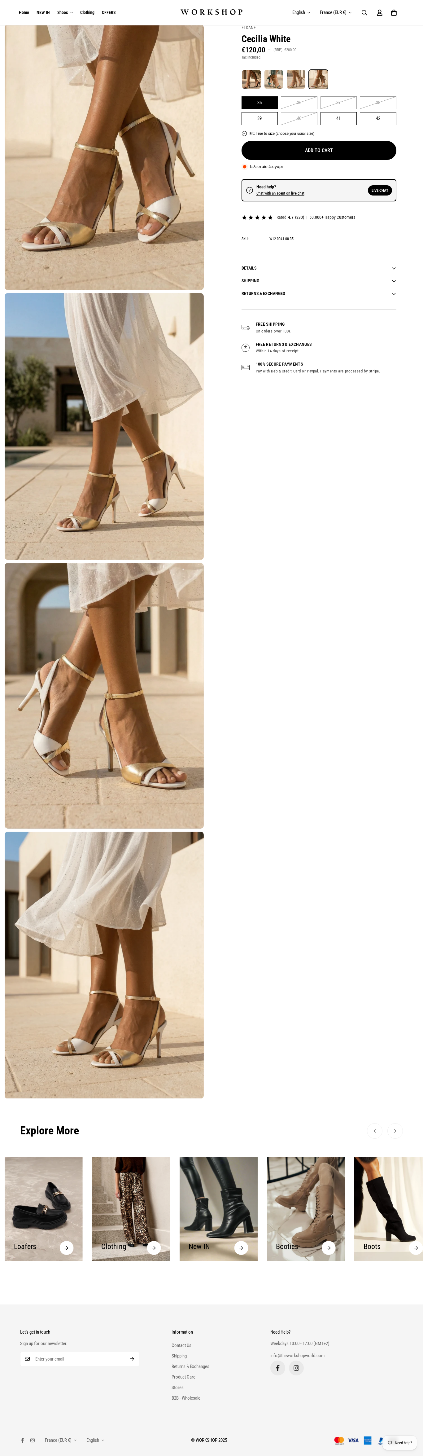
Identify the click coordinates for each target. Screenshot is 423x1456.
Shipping (179, 1356)
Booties (200, 1246)
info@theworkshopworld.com (297, 1355)
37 (338, 102)
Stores (178, 1387)
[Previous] (374, 1131)
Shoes (62, 12)
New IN (112, 1246)
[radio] (251, 79)
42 (378, 118)
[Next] (395, 1131)
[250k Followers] (277, 1368)
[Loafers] (416, 1248)
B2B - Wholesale (186, 1398)
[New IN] (154, 1248)
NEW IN (43, 12)
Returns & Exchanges (190, 1366)
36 (299, 102)
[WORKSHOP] (211, 12)
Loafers (375, 1246)
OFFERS (109, 12)
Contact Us (181, 1345)
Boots (284, 1246)
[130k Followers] (296, 1368)
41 (338, 118)
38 (378, 102)
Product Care (183, 1377)
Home (24, 12)
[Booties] (241, 1248)
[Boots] (329, 1248)
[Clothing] (66, 1248)
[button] (394, 13)
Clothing (87, 12)
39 (259, 118)
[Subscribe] (132, 1359)
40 (299, 118)
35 (259, 102)
